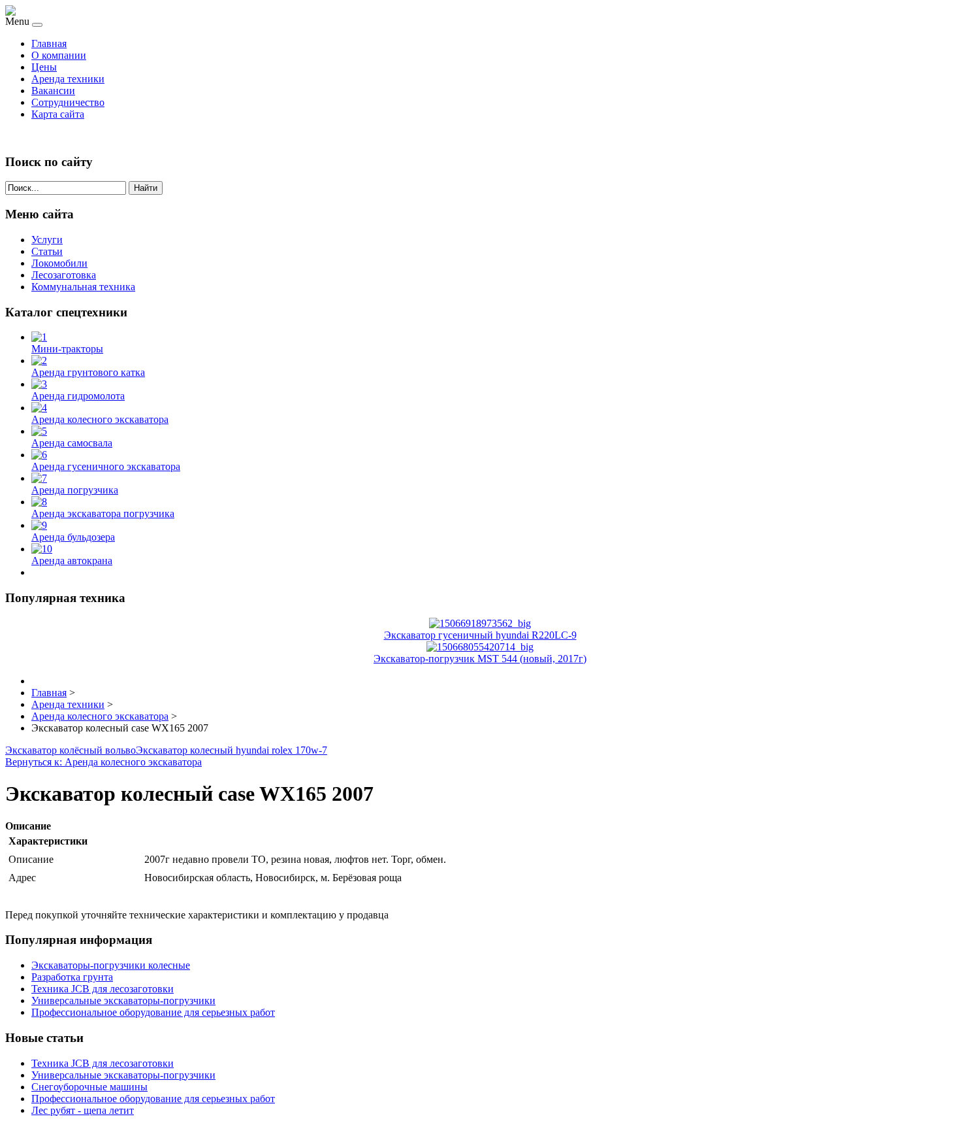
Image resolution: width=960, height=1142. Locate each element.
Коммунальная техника (83, 286)
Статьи (47, 251)
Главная (49, 43)
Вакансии (53, 90)
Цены (44, 67)
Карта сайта (57, 114)
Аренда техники (67, 78)
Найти (145, 188)
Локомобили (59, 263)
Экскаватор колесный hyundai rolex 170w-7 (231, 750)
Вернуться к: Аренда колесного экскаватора (103, 761)
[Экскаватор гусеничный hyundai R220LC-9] (480, 623)
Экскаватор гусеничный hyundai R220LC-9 (480, 635)
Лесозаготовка (63, 274)
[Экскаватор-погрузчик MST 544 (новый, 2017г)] (480, 646)
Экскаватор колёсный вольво (70, 750)
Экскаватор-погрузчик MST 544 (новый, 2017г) (480, 658)
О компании (58, 55)
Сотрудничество (67, 102)
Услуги (47, 239)
